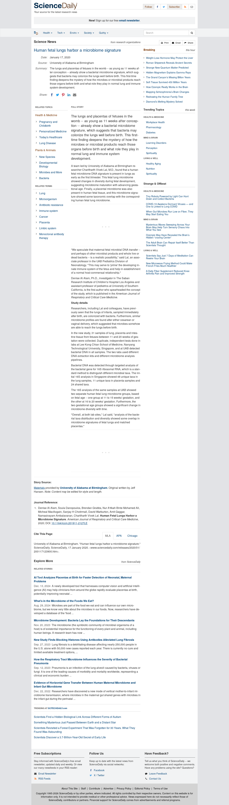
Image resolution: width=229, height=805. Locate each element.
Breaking (149, 50)
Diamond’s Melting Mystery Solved (164, 101)
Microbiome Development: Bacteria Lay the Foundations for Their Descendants (84, 620)
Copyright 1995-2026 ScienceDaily (54, 793)
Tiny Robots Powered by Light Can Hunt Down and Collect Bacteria (167, 197)
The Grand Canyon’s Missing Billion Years (168, 77)
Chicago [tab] (132, 536)
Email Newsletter (47, 773)
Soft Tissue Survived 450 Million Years (166, 82)
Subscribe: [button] (174, 6)
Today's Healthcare (50, 137)
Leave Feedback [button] (158, 773)
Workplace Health (155, 122)
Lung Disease (47, 143)
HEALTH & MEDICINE (154, 116)
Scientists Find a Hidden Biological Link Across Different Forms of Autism (77, 717)
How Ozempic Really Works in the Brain (167, 87)
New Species (47, 157)
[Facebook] (52, 95)
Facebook (99, 770)
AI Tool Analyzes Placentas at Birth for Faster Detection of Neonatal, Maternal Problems (83, 579)
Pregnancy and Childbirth (48, 124)
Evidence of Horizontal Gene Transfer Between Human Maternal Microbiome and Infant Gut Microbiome (85, 684)
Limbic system (47, 228)
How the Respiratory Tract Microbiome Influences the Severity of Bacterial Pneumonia (80, 661)
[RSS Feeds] (185, 6)
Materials (39, 488)
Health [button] (47, 32)
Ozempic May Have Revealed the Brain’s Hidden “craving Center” (167, 236)
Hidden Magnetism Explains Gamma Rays (168, 72)
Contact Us (155, 778)
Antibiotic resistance (51, 205)
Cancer (43, 217)
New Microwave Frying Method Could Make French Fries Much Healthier (169, 264)
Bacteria (44, 178)
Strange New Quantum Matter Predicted (167, 67)
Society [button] (88, 32)
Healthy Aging (153, 163)
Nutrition (150, 168)
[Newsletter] (191, 6)
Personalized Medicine (53, 131)
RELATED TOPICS (43, 107)
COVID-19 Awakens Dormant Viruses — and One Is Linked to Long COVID (169, 205)
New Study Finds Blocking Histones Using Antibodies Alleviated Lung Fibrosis (84, 640)
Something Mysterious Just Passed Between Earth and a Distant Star (75, 722)
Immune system (48, 211)
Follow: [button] (148, 6)
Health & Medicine (46, 115)
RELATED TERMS (43, 186)
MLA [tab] (108, 536)
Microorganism (48, 199)
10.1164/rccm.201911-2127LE (69, 523)
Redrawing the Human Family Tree (164, 96)
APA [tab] (119, 536)
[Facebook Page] (157, 6)
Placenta (44, 222)
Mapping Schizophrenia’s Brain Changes (167, 92)
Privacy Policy (124, 788)
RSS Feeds (44, 778)
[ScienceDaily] (55, 6)
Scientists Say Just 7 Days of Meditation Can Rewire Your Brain (169, 257)
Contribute (94, 788)
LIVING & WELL (151, 158)
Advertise (108, 788)
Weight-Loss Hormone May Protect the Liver (169, 57)
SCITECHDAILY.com (57, 708)
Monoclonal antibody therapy (51, 236)
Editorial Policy (142, 788)
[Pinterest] (63, 95)
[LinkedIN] (69, 95)
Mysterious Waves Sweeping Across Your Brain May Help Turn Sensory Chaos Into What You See (168, 227)
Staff (83, 788)
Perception (151, 148)
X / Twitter (99, 775)
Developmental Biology (48, 164)
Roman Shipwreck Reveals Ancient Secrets (169, 62)
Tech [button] (60, 32)
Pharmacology (153, 127)
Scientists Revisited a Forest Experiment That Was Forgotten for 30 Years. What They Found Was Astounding (84, 730)
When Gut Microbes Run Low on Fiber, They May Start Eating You (169, 213)
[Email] (75, 95)
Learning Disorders (156, 142)
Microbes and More (50, 172)
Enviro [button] (73, 32)
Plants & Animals (45, 150)
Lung (42, 193)
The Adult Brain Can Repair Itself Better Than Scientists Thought (170, 244)
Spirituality (151, 153)
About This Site (70, 788)
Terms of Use (160, 788)
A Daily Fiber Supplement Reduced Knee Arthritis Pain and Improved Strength (167, 272)
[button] (164, 42)
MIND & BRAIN (151, 137)
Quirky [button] (103, 32)
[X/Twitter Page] (164, 6)
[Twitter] (57, 95)
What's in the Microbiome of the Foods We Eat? (64, 601)
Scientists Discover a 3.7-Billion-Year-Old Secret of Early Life (70, 737)
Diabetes (150, 132)
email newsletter (129, 20)
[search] (192, 33)
